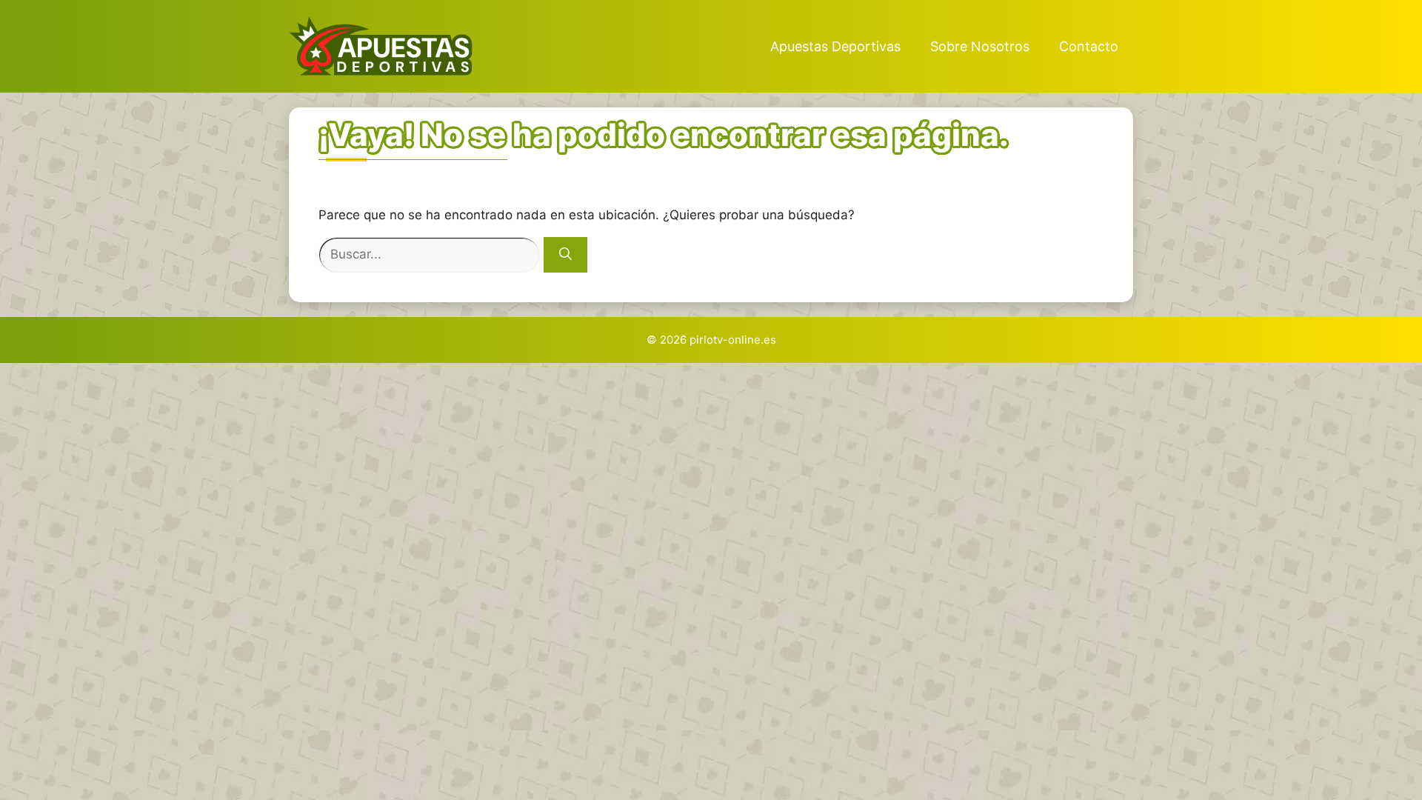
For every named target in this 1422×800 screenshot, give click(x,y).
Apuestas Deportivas (835, 46)
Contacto (1088, 46)
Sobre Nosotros (979, 46)
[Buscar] (565, 255)
